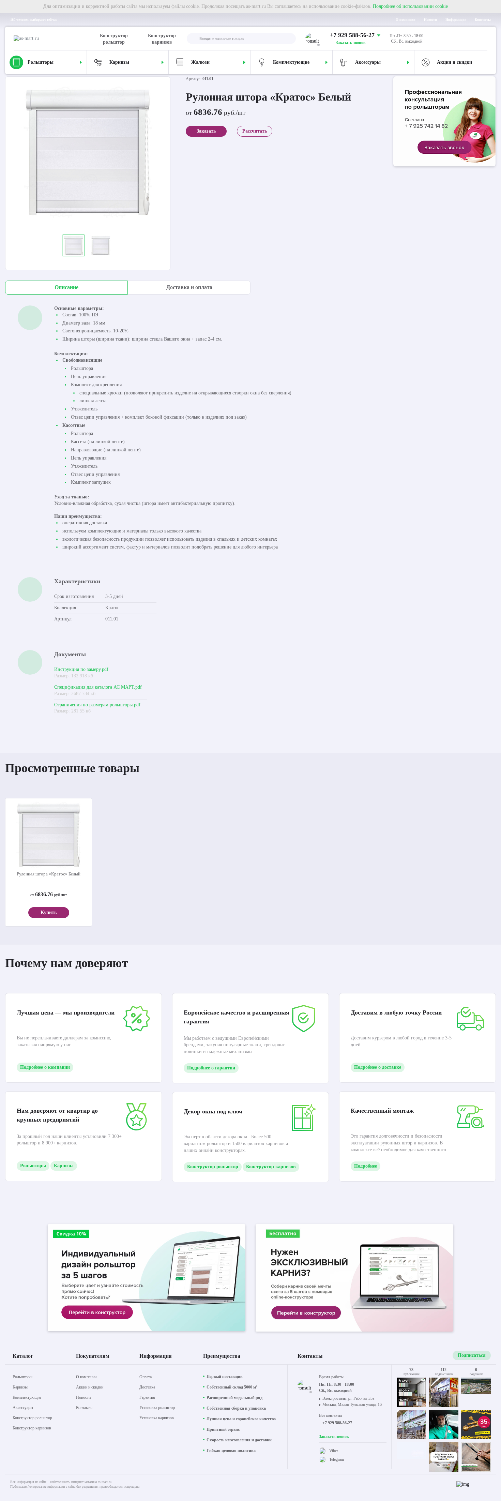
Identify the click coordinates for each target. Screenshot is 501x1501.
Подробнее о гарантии (211, 1067)
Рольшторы (33, 1165)
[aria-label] (444, 122)
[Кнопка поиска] (192, 39)
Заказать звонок (351, 42)
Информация (455, 19)
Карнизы (64, 1165)
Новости (430, 19)
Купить (49, 912)
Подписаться (472, 1355)
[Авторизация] (481, 38)
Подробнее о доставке (377, 1067)
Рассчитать (254, 131)
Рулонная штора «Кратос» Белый (48, 873)
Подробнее (365, 1166)
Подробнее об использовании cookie (410, 6)
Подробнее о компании (45, 1067)
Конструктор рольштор (114, 39)
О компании (405, 19)
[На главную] (55, 38)
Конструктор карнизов (162, 39)
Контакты (483, 19)
